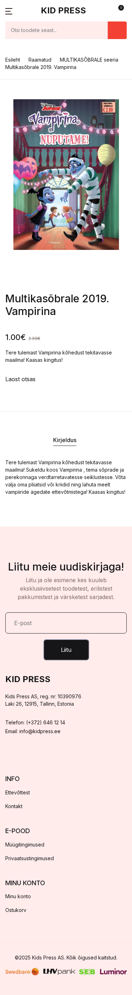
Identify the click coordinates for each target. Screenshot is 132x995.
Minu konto (18, 896)
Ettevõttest (17, 792)
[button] (8, 10)
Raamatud (40, 60)
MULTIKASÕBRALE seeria (89, 60)
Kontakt (14, 806)
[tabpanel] (66, 174)
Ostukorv (15, 910)
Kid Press (63, 10)
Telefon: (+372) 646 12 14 (35, 722)
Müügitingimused (24, 845)
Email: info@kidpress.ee (33, 731)
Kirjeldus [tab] (64, 439)
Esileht (12, 60)
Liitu (66, 649)
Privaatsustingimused (29, 858)
